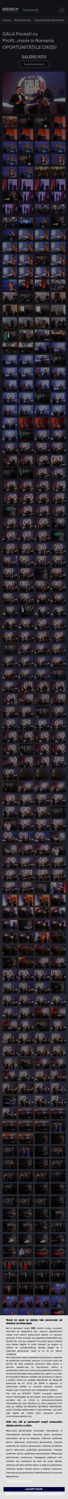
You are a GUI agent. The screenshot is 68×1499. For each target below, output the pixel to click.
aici (60, 1390)
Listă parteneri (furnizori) (19, 1481)
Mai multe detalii (26, 1354)
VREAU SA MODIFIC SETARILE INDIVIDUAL (34, 1494)
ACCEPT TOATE (34, 1489)
